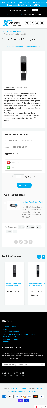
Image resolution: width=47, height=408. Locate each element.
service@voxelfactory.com (32, 14)
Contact (18, 10)
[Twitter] (4, 373)
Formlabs (16, 144)
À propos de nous (9, 327)
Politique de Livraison (10, 337)
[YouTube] (22, 373)
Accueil (5, 31)
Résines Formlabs (17, 31)
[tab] (9, 88)
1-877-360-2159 (13, 14)
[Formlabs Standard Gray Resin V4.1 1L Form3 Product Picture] (23, 68)
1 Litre (21, 227)
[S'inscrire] (42, 365)
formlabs (30, 227)
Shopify (24, 388)
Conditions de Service (10, 339)
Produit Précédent (15, 46)
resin (9, 231)
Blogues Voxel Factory (10, 332)
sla (15, 231)
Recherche (6, 342)
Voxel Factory (15, 388)
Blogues (25, 10)
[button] (40, 406)
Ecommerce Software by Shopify (27, 391)
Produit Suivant (32, 46)
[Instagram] (16, 373)
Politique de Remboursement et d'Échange (18, 334)
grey (38, 227)
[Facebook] (10, 373)
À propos (12, 10)
